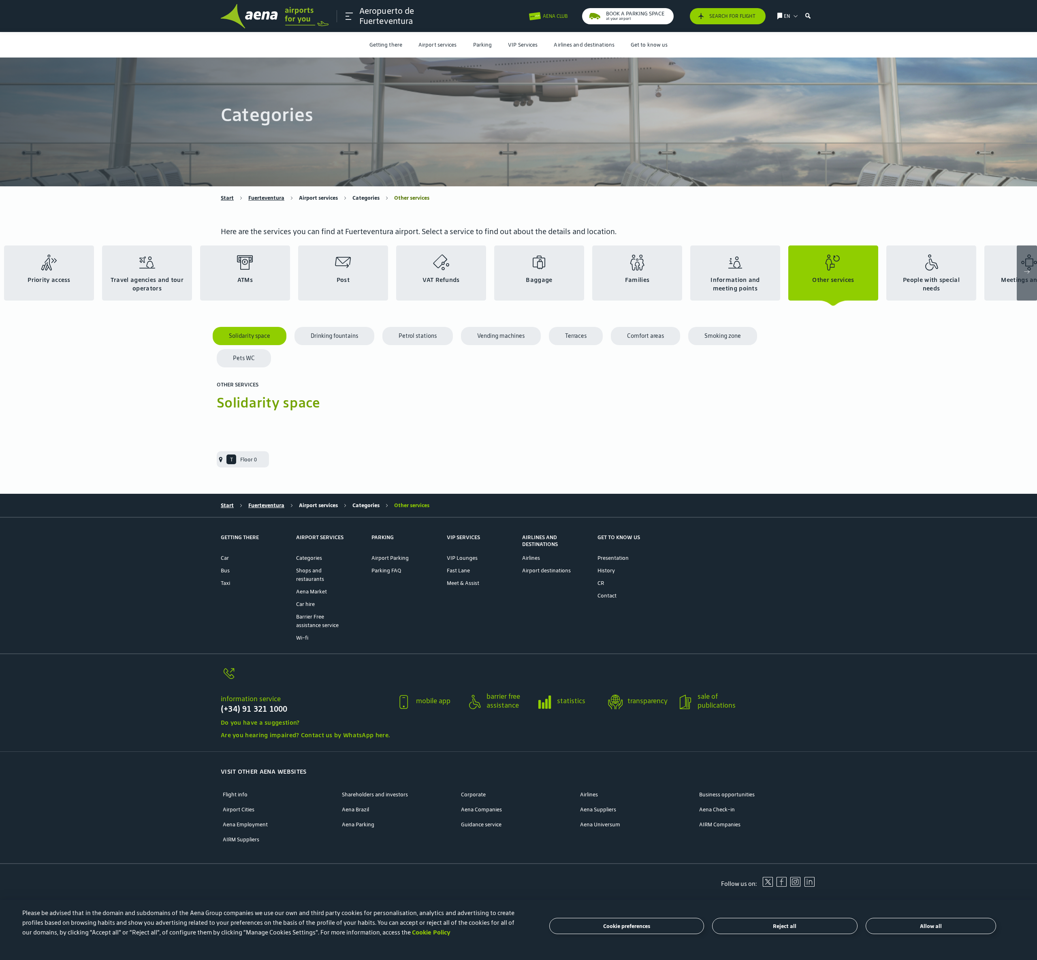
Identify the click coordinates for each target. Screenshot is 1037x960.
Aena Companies (481, 809)
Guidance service (481, 824)
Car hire (305, 604)
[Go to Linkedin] (809, 885)
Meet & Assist (463, 583)
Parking (482, 44)
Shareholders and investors (375, 794)
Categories (366, 197)
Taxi (225, 583)
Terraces (576, 335)
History (606, 570)
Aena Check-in (717, 809)
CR (600, 583)
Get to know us (649, 44)
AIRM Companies (719, 824)
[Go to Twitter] (768, 885)
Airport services (437, 44)
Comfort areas (645, 335)
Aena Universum (600, 824)
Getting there (385, 44)
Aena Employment (245, 824)
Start (227, 197)
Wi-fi (302, 637)
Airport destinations (546, 570)
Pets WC (244, 358)
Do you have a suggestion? (260, 722)
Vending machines (501, 335)
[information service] (305, 678)
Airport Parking (390, 558)
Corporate (473, 794)
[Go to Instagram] (795, 885)
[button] (349, 16)
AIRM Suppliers (241, 839)
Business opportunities (727, 794)
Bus (225, 570)
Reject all (784, 926)
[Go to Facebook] (781, 885)
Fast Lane (458, 570)
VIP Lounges (462, 558)
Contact (607, 595)
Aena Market (311, 591)
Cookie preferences (626, 926)
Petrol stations (418, 335)
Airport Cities (238, 809)
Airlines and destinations (584, 44)
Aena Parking (358, 824)
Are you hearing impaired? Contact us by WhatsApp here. (305, 735)
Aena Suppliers (598, 809)
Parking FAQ (386, 570)
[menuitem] (385, 45)
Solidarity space (249, 335)
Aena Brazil (355, 809)
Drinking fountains (334, 335)
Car (225, 558)
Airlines (531, 558)
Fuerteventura (266, 197)
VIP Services (523, 44)
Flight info (235, 794)
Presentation (613, 558)
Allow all (931, 926)
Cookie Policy (431, 932)
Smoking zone (722, 335)
